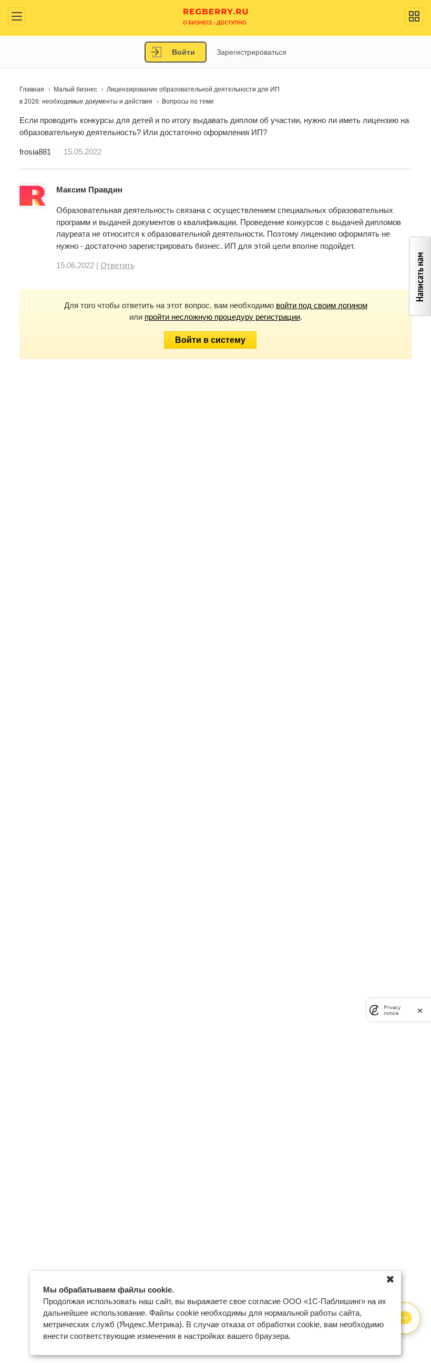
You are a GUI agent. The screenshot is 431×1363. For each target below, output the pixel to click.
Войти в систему (210, 339)
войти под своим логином (321, 305)
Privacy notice (392, 1010)
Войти (183, 52)
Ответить (117, 265)
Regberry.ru (216, 16)
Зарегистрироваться (251, 52)
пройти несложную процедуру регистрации (222, 316)
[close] (420, 1010)
